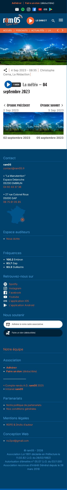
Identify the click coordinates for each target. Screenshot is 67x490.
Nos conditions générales (21, 408)
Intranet (14, 389)
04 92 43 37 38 (12, 187)
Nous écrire (13, 238)
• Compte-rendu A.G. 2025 (23, 385)
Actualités (37, 30)
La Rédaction (21, 74)
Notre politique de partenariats (23, 405)
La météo (53, 30)
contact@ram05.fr (14, 168)
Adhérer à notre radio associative (27, 324)
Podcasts (22, 30)
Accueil (7, 30)
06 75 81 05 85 (12, 201)
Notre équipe (13, 349)
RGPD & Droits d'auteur (19, 424)
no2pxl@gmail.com (17, 440)
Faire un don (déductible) (23, 332)
